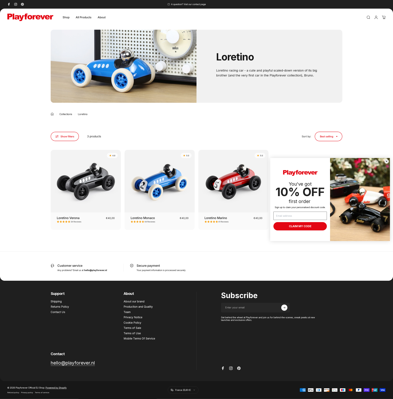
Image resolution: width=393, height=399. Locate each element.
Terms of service (42, 392)
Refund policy (13, 392)
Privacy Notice (133, 317)
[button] (86, 222)
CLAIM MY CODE (300, 226)
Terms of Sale (132, 327)
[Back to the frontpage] (52, 114)
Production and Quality (138, 306)
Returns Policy (60, 306)
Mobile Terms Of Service (139, 338)
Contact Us (58, 312)
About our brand (134, 301)
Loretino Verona (68, 218)
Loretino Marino (215, 218)
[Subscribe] (284, 308)
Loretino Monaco (143, 218)
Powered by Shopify (56, 387)
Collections (65, 114)
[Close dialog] (386, 161)
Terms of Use (132, 333)
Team (127, 312)
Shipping (56, 301)
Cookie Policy (132, 322)
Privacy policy (27, 392)
